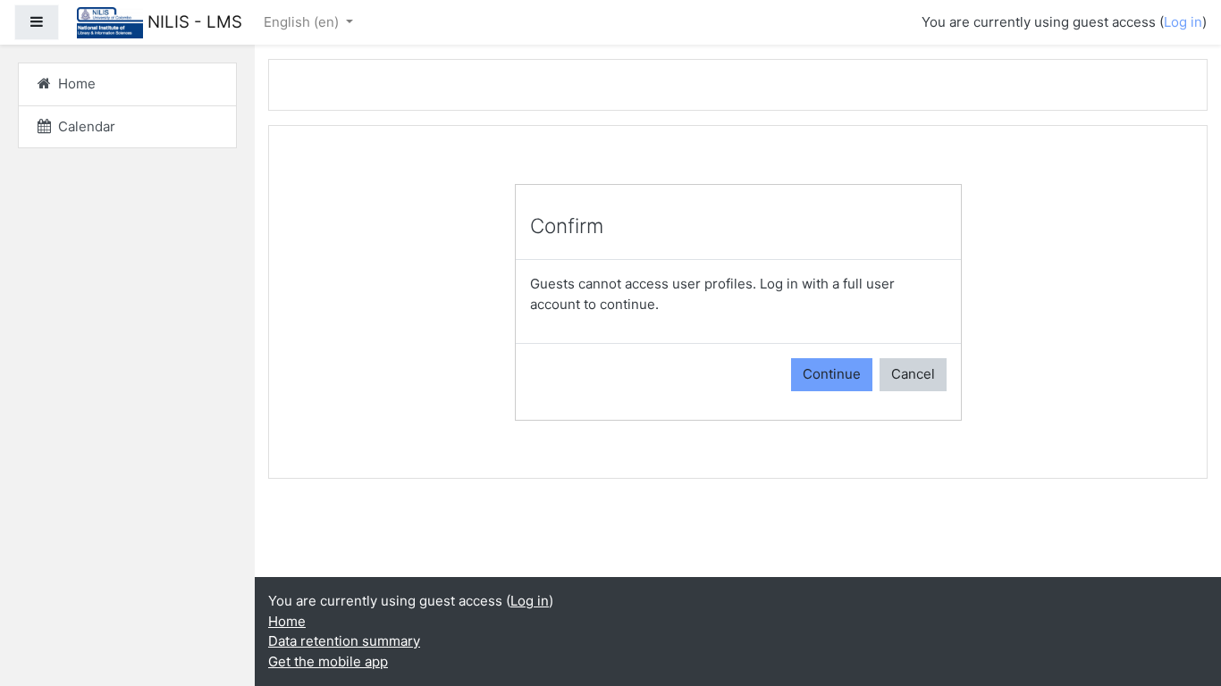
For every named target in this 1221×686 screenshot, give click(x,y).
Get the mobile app (328, 661)
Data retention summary (344, 640)
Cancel (913, 373)
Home (287, 621)
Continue (832, 373)
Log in (1183, 21)
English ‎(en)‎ (303, 21)
